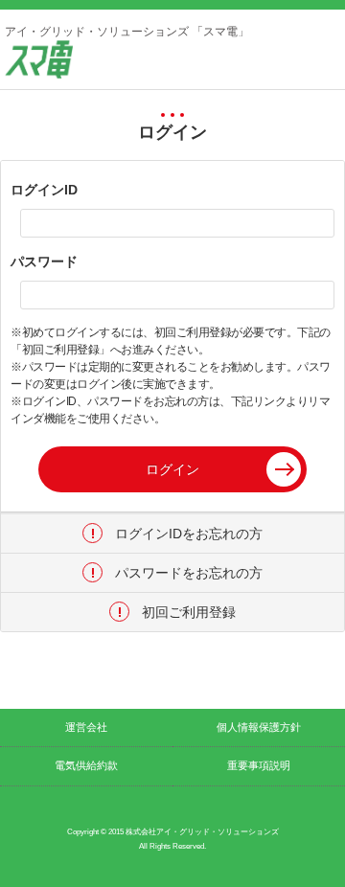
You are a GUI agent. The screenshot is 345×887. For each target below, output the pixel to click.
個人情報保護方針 (259, 727)
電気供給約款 (86, 765)
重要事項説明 (258, 765)
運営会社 (86, 727)
